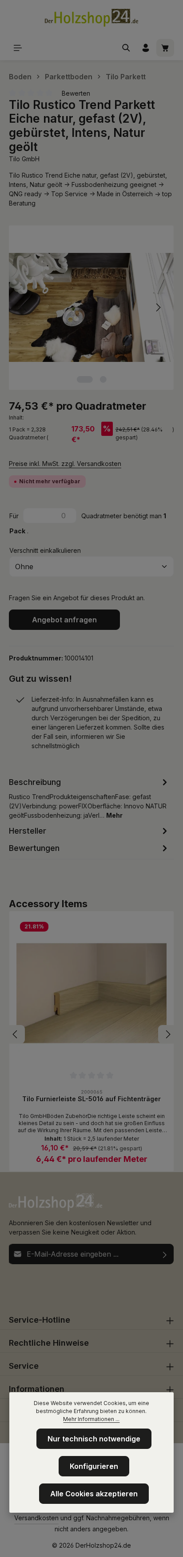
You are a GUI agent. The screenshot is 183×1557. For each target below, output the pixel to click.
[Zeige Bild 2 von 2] (102, 379)
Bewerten (76, 93)
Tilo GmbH (24, 159)
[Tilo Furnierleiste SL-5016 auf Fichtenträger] (91, 993)
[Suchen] (126, 48)
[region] (91, 307)
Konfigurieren (94, 1466)
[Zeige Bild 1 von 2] (84, 379)
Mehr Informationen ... (91, 1419)
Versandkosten (36, 1518)
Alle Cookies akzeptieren (94, 1493)
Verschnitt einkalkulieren (45, 550)
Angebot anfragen (64, 619)
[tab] (89, 797)
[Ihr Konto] (146, 48)
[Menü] (18, 48)
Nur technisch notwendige (94, 1438)
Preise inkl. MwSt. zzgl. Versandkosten (65, 463)
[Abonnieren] (165, 1254)
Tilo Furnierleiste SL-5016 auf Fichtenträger (91, 1099)
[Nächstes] (157, 307)
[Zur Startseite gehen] (91, 18)
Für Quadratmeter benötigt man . (87, 523)
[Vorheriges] (25, 307)
